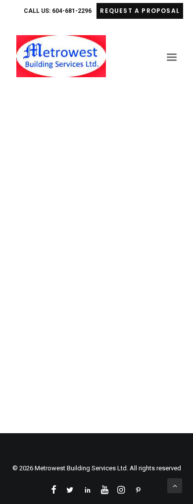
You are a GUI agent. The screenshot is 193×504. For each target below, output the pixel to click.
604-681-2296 (72, 10)
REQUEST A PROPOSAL (140, 10)
